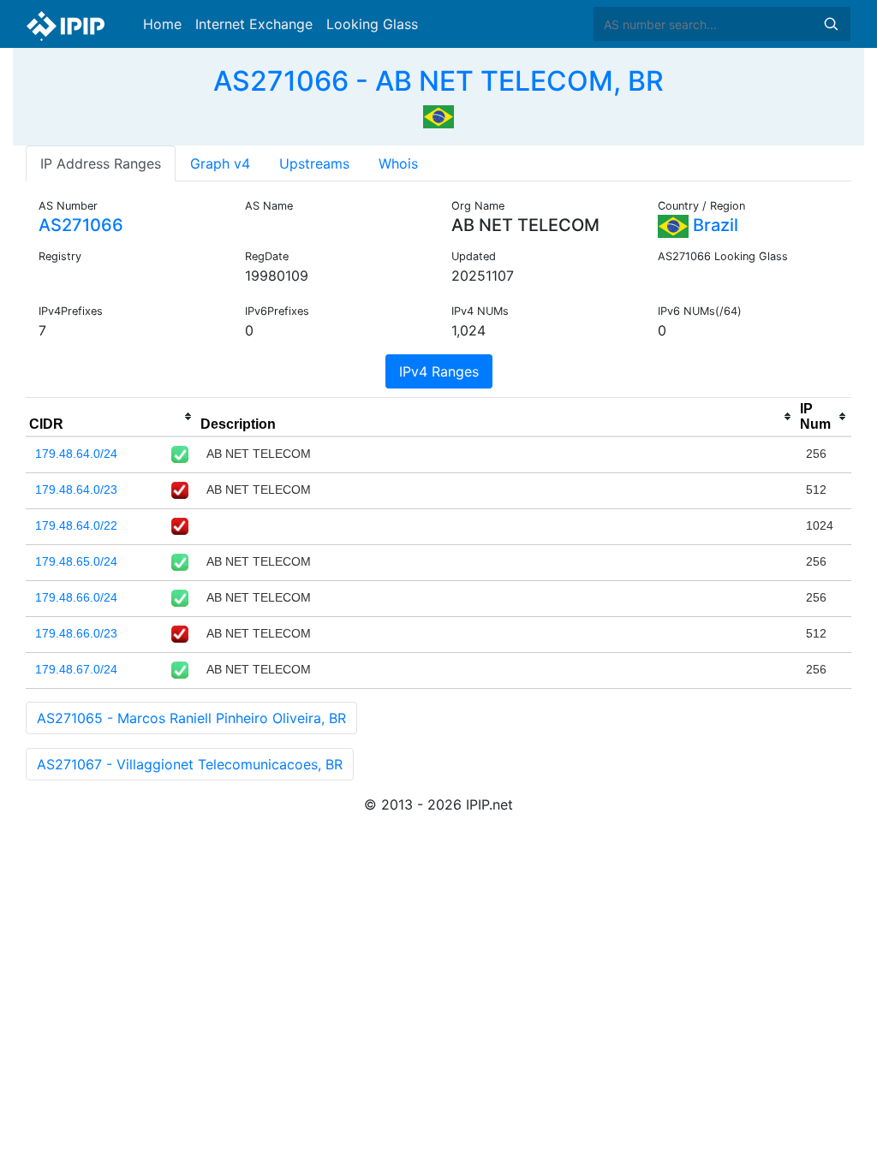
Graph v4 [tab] (220, 163)
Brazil (713, 225)
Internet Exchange (254, 24)
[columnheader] (111, 416)
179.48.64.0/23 (76, 489)
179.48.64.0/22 (76, 525)
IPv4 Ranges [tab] (439, 371)
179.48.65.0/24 (76, 561)
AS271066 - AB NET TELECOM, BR (438, 81)
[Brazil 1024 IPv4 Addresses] (438, 114)
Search (830, 24)
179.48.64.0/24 (76, 453)
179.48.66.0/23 (76, 633)
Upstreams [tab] (314, 163)
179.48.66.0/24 (76, 597)
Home (162, 24)
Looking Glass (372, 24)
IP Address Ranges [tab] (100, 163)
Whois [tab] (398, 163)
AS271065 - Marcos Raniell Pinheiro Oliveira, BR (191, 718)
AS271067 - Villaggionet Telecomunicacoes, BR (190, 764)
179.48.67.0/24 (76, 669)
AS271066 (81, 225)
